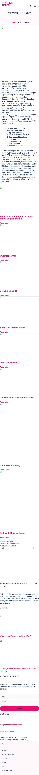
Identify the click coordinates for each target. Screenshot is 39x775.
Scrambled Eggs (8, 291)
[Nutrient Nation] (10, 5)
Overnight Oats (8, 256)
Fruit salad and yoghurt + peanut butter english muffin (17, 217)
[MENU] (35, 6)
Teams (4, 758)
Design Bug (23, 739)
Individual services (8, 754)
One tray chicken (9, 362)
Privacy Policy (5, 739)
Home (12, 22)
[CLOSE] (19, 744)
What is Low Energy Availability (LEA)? (15, 636)
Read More (4, 223)
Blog (3, 766)
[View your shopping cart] (30, 6)
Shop (4, 762)
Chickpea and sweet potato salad (17, 397)
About (4, 750)
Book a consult (7, 770)
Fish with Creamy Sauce (12, 533)
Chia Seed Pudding (10, 465)
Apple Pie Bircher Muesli (13, 327)
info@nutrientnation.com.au (11, 725)
